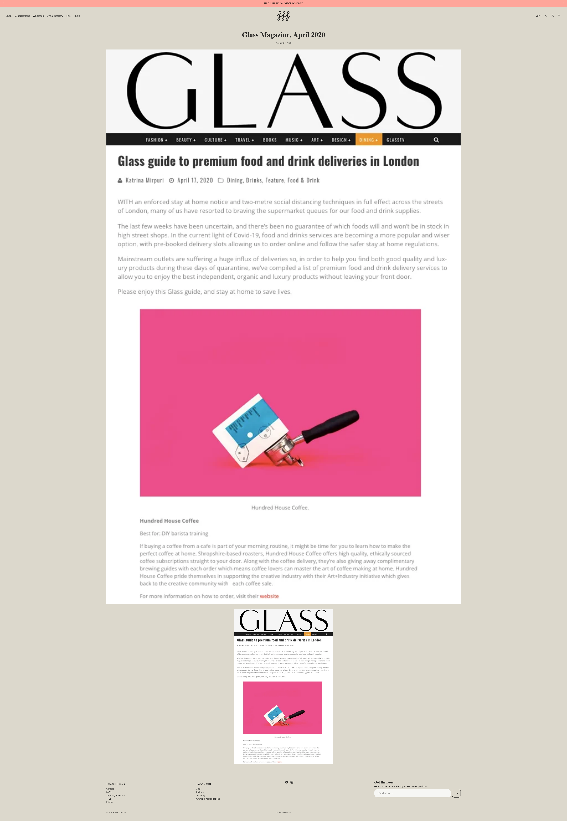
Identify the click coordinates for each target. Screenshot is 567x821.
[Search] (546, 16)
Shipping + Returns (115, 795)
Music (199, 788)
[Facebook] (287, 782)
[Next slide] (564, 3)
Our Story (200, 795)
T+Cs (108, 798)
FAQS (108, 792)
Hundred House (119, 812)
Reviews (200, 792)
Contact (110, 788)
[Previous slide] (3, 3)
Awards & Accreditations (208, 798)
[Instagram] (292, 782)
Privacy (109, 802)
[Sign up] (456, 793)
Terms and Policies (283, 812)
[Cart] (559, 16)
